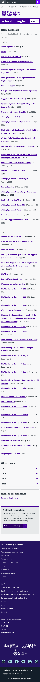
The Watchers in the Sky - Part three (14, 414)
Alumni (3, 601)
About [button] (35, 7)
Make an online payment (10, 587)
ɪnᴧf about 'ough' (8, 86)
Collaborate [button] (24, 7)
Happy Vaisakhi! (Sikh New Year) (13, 99)
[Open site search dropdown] (38, 2)
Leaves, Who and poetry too (11, 279)
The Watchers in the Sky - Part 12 (13, 297)
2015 (4, 478)
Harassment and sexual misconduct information (19, 594)
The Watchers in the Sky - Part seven (15, 364)
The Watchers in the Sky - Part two (14, 422)
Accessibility (23, 670)
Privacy (14, 670)
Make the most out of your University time (17, 241)
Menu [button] (33, 21)
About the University (12, 526)
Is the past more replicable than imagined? (17, 427)
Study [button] (3, 7)
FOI (31, 670)
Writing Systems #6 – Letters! (12, 117)
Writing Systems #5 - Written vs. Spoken (16, 122)
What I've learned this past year (13, 310)
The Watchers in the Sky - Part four (14, 406)
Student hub (5, 584)
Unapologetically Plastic (10, 453)
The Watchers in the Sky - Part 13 (13, 289)
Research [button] (12, 7)
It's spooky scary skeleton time (13, 284)
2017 (4, 468)
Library (3, 605)
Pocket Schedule (7, 187)
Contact (4, 612)
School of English (14, 21)
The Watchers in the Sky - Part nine (14, 331)
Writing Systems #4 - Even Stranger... (15, 179)
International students (9, 562)
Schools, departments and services (14, 598)
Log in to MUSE (12, 2)
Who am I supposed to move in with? (15, 220)
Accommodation (7, 559)
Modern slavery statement (12, 674)
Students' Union (7, 608)
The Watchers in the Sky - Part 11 (13, 305)
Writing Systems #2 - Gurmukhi (13, 205)
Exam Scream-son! (8, 215)
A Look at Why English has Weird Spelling (17, 61)
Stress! (3, 51)
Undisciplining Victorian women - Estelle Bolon (19, 339)
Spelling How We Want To (11, 56)
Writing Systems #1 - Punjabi (12, 210)
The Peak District (7, 249)
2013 (4, 484)
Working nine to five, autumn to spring (16, 445)
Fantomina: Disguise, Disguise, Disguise (16, 162)
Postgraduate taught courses (12, 552)
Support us (5, 570)
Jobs (3, 566)
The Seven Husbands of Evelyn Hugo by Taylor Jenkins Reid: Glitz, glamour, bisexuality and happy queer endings (18, 318)
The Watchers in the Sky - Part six (13, 372)
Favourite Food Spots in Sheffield (13, 170)
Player (3, 577)
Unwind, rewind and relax (11, 236)
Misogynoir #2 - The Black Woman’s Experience (19, 91)
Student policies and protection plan (14, 591)
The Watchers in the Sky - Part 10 (13, 326)
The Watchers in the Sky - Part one (14, 435)
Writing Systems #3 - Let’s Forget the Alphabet (18, 192)
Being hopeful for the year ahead (13, 396)
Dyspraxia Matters (8, 401)
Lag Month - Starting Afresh (11, 200)
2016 (4, 473)
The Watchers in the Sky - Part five (14, 388)
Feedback (6, 670)
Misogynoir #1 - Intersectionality (13, 112)
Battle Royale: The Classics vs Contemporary (18, 146)
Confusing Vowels (8, 46)
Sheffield (4, 274)
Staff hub (4, 580)
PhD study (5, 555)
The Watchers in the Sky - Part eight (14, 356)
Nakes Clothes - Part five (10, 440)
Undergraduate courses (10, 548)
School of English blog (9, 498)
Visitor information (8, 573)
